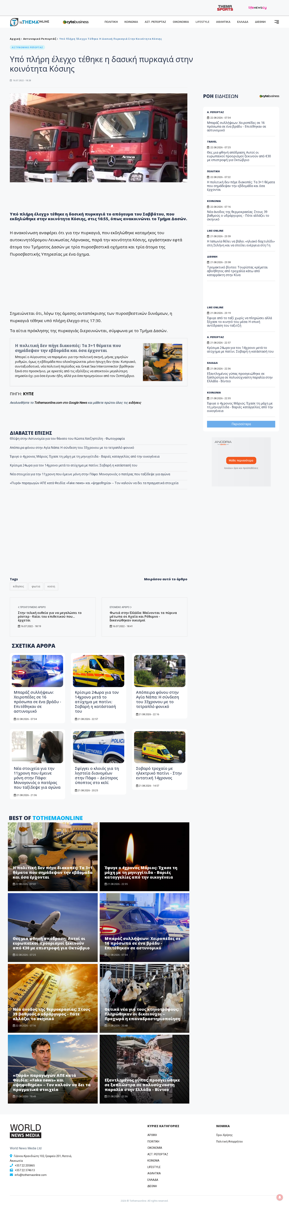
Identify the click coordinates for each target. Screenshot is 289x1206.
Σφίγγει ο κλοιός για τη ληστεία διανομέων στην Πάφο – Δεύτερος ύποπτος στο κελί (97, 775)
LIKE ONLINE (215, 230)
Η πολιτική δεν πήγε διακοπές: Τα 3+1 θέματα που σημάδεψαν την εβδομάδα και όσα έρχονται (68, 348)
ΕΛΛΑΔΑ (242, 22)
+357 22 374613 (25, 1170)
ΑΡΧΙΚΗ (152, 1135)
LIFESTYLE (202, 22)
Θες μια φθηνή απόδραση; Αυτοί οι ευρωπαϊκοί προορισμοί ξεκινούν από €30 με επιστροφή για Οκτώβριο (51, 943)
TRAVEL (212, 141)
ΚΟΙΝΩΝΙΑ (131, 22)
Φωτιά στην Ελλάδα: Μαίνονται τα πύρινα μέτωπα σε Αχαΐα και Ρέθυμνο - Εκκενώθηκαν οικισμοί (143, 616)
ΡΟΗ (220, 96)
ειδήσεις (135, 402)
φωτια (36, 586)
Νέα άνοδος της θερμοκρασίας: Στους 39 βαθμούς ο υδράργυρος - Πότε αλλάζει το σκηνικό (51, 1014)
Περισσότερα (241, 424)
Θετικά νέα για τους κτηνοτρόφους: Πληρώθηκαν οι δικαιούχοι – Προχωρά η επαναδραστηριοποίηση (142, 1014)
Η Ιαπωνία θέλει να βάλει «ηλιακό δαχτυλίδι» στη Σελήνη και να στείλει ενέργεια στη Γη (241, 243)
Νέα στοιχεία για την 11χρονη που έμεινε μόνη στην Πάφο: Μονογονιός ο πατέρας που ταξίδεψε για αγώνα (90, 474)
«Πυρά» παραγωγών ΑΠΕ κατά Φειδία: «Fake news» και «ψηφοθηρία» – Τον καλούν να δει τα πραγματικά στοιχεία (94, 483)
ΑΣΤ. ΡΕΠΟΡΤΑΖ (155, 22)
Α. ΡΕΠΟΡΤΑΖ (215, 112)
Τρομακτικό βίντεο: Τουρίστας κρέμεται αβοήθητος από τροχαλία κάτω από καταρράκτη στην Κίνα (237, 271)
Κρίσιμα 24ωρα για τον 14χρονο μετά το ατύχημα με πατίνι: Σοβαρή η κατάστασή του (73, 465)
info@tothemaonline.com (31, 1175)
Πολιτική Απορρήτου (229, 1141)
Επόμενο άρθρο (120, 607)
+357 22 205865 (25, 1165)
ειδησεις (18, 586)
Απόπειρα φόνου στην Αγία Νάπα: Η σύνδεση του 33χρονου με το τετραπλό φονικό (72, 447)
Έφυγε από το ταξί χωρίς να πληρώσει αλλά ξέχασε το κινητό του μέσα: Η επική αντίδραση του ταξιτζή (239, 322)
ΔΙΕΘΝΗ (260, 22)
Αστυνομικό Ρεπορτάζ (39, 39)
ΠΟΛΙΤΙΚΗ (111, 22)
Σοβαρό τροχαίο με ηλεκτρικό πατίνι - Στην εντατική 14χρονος (159, 773)
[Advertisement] (98, 541)
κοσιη (51, 586)
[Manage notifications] (280, 1197)
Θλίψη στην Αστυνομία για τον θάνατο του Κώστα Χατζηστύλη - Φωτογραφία (67, 438)
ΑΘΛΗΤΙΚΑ (223, 22)
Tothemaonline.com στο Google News (61, 402)
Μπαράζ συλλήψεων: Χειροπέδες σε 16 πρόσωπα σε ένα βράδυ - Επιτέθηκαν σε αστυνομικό (37, 702)
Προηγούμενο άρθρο (32, 607)
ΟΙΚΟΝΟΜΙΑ (181, 22)
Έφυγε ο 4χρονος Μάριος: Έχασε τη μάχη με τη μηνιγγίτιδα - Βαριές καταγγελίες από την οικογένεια (84, 456)
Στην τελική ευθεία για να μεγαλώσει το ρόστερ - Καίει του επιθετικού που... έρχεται (50, 616)
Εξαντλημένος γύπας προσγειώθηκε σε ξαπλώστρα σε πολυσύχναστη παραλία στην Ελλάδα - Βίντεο (142, 1084)
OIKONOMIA (154, 1147)
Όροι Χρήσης (224, 1135)
